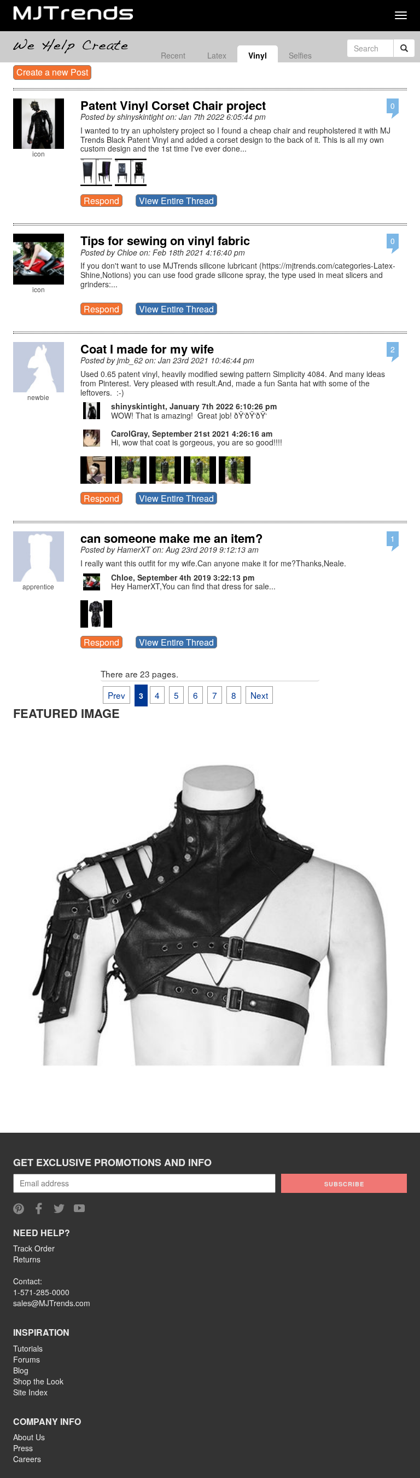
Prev (116, 695)
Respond (101, 200)
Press (23, 1447)
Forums (26, 1359)
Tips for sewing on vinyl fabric (165, 240)
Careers (27, 1458)
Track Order (34, 1248)
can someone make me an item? (171, 538)
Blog (20, 1370)
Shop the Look (38, 1381)
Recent (173, 55)
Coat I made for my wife (147, 348)
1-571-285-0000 (41, 1291)
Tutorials (28, 1348)
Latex (216, 55)
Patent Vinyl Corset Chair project (173, 105)
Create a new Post (52, 72)
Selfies (300, 55)
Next (259, 695)
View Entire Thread (176, 200)
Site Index (30, 1392)
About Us (29, 1436)
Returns (26, 1259)
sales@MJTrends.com (51, 1302)
